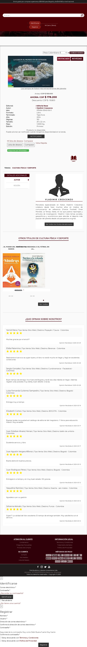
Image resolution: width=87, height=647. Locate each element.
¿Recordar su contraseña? (11, 593)
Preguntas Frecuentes (24, 545)
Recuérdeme (6, 600)
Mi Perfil (24, 555)
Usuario (3, 619)
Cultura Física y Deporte (24, 168)
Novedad (77, 59)
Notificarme (36, 136)
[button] (43, 300)
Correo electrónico (8, 587)
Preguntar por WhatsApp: (17, 150)
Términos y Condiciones (65, 542)
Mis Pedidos (24, 557)
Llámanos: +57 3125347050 (33, 572)
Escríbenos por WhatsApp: (52, 572)
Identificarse (35, 23)
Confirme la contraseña (10, 635)
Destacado (64, 59)
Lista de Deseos (24, 560)
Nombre (4, 616)
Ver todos (43, 304)
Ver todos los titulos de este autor (59, 224)
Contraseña (5, 590)
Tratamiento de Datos (64, 545)
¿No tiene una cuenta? (10, 603)
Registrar (35, 27)
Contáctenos (24, 542)
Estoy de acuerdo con (19, 638)
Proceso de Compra (24, 548)
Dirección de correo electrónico (13, 622)
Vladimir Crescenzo (45, 108)
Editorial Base (42, 106)
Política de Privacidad (64, 548)
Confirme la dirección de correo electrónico (18, 625)
